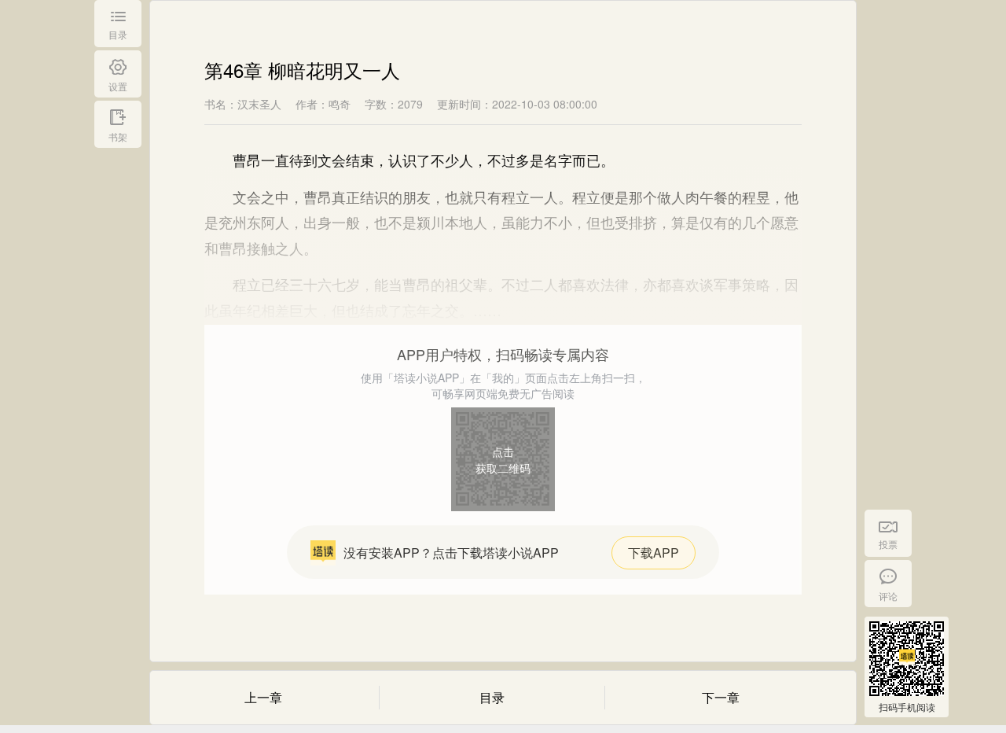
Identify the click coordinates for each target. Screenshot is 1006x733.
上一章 (263, 697)
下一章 (721, 697)
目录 (492, 697)
